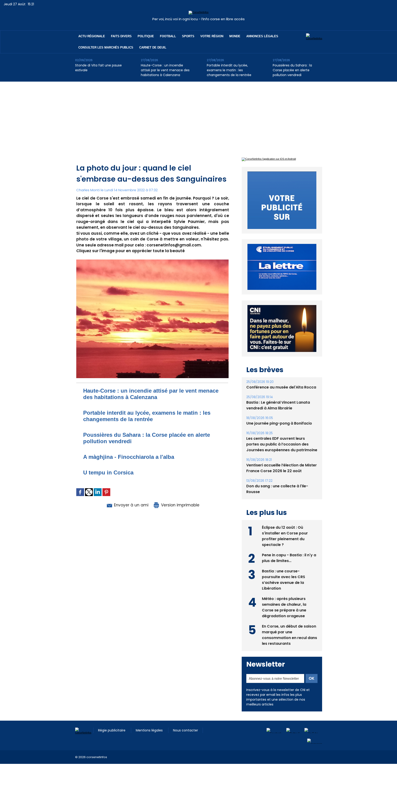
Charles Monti (88, 190)
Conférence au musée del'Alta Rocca (281, 397)
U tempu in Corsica (108, 472)
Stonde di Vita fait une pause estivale (98, 67)
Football (168, 36)
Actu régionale (91, 36)
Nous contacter (185, 741)
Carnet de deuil (152, 47)
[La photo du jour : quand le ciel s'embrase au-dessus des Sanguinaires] (152, 261)
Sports (188, 36)
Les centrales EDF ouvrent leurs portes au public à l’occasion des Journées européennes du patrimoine (281, 454)
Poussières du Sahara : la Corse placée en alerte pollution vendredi (292, 70)
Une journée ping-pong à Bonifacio (279, 434)
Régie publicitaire (112, 741)
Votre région (211, 36)
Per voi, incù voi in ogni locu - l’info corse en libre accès (198, 19)
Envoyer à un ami (130, 505)
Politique (146, 36)
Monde (234, 36)
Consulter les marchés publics (105, 47)
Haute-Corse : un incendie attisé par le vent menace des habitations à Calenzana (165, 70)
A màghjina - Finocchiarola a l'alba (128, 457)
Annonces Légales (262, 36)
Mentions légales (150, 741)
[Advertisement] (198, 116)
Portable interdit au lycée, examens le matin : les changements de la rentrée (229, 70)
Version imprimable (179, 505)
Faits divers (121, 36)
